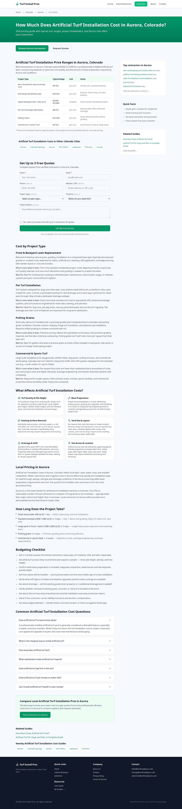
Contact (162, 4)
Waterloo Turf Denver (134, 86)
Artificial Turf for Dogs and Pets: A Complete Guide (39, 737)
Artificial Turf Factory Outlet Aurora (139, 74)
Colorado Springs (37, 147)
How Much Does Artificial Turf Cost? (32, 733)
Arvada (100, 147)
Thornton (88, 147)
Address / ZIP (75, 183)
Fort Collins (63, 147)
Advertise (141, 4)
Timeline (73, 194)
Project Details (29, 205)
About (153, 4)
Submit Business (124, 4)
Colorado (29, 12)
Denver (23, 147)
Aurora (41, 12)
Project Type (28, 194)
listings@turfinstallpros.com (143, 772)
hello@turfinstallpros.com (142, 769)
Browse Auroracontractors (32, 48)
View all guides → (130, 150)
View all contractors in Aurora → (136, 91)
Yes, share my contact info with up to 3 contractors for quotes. (49, 222)
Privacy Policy (98, 776)
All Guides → (59, 789)
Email (69, 173)
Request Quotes (61, 48)
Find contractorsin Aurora (35, 714)
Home (110, 4)
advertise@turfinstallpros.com (144, 776)
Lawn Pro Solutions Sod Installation (139, 78)
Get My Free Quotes (65, 228)
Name (23, 173)
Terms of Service (100, 779)
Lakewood (76, 147)
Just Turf (128, 82)
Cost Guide (58, 786)
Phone (26, 183)
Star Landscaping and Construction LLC (141, 70)
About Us (97, 769)
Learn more (162, 802)
